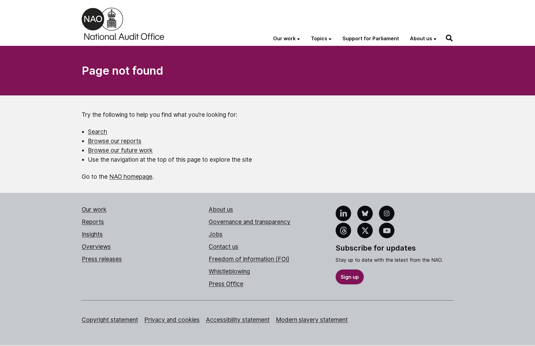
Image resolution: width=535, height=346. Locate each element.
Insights (92, 234)
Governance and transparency (249, 222)
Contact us (223, 246)
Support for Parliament (370, 38)
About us (221, 209)
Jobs (216, 234)
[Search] (449, 38)
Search (97, 131)
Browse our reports (114, 141)
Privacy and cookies (172, 319)
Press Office (226, 283)
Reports (93, 222)
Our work (94, 209)
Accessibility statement (238, 319)
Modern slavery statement (312, 319)
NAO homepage (130, 176)
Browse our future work (120, 150)
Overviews (96, 246)
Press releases (102, 259)
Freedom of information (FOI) (249, 259)
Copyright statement (110, 319)
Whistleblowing (229, 271)
